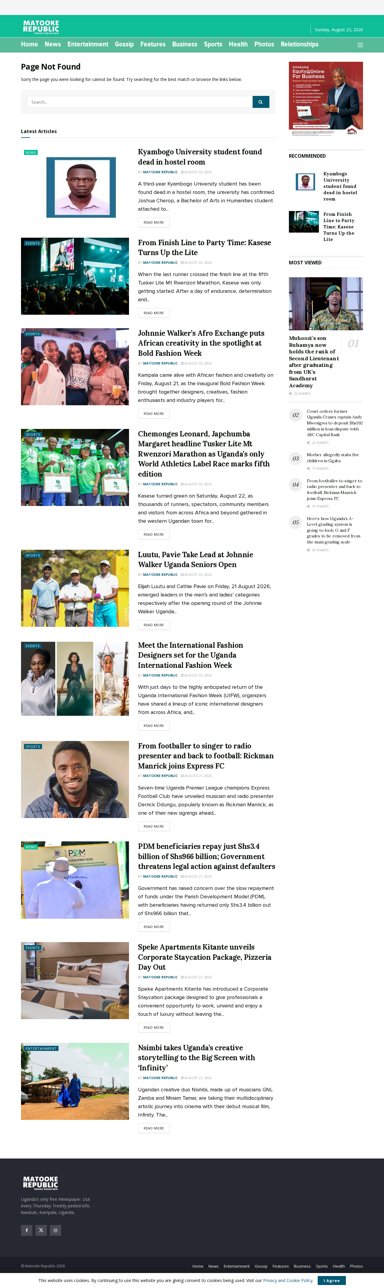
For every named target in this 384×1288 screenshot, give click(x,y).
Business (184, 44)
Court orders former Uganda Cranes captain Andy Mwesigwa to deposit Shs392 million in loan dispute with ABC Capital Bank (335, 423)
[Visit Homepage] (42, 27)
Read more (157, 222)
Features (153, 44)
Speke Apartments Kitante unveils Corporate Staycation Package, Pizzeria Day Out (205, 957)
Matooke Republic (160, 172)
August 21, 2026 (198, 775)
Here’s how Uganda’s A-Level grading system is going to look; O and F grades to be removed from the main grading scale (333, 530)
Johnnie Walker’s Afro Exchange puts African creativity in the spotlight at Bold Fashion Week (201, 343)
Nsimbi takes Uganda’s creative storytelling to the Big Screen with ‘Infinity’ (196, 1057)
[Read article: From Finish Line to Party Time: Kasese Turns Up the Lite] (75, 276)
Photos (264, 44)
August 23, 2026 (198, 172)
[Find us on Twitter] (41, 1230)
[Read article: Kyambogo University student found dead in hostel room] (75, 185)
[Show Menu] (360, 45)
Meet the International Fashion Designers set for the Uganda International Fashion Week (190, 655)
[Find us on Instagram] (55, 1230)
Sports (213, 44)
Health (238, 44)
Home (29, 44)
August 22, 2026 (198, 363)
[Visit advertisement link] (326, 99)
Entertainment (88, 44)
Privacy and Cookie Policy (288, 1280)
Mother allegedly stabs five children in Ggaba (333, 457)
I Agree (332, 1280)
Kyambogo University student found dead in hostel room (340, 186)
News (53, 44)
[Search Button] (261, 102)
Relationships (300, 44)
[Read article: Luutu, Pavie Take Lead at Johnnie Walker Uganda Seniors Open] (75, 588)
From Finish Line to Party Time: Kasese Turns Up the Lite (339, 226)
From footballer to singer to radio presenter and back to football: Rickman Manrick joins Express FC (206, 756)
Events (33, 243)
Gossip (124, 44)
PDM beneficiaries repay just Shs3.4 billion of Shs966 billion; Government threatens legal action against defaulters (206, 856)
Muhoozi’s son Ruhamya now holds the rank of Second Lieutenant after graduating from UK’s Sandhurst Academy (314, 362)
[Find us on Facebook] (26, 1230)
